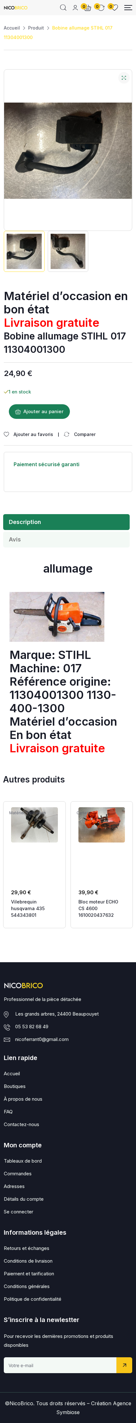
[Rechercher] (63, 7)
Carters (83, 813)
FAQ (8, 1112)
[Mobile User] (75, 7)
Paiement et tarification (29, 1274)
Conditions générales (27, 1286)
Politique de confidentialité (32, 1299)
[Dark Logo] (16, 7)
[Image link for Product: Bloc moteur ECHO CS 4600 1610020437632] (101, 824)
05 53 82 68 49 (31, 1027)
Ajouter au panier (43, 411)
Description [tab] (25, 522)
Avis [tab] (15, 539)
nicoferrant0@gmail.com (42, 1039)
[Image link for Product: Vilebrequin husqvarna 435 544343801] (34, 824)
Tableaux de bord (23, 1161)
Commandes (18, 1174)
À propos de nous (23, 1099)
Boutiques (15, 1086)
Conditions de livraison (28, 1261)
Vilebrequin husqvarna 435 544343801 (28, 908)
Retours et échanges (26, 1248)
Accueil (12, 27)
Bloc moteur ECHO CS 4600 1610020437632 (98, 908)
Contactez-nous (21, 1124)
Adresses (14, 1186)
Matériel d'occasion (27, 813)
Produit (36, 27)
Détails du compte (24, 1199)
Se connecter (18, 1212)
